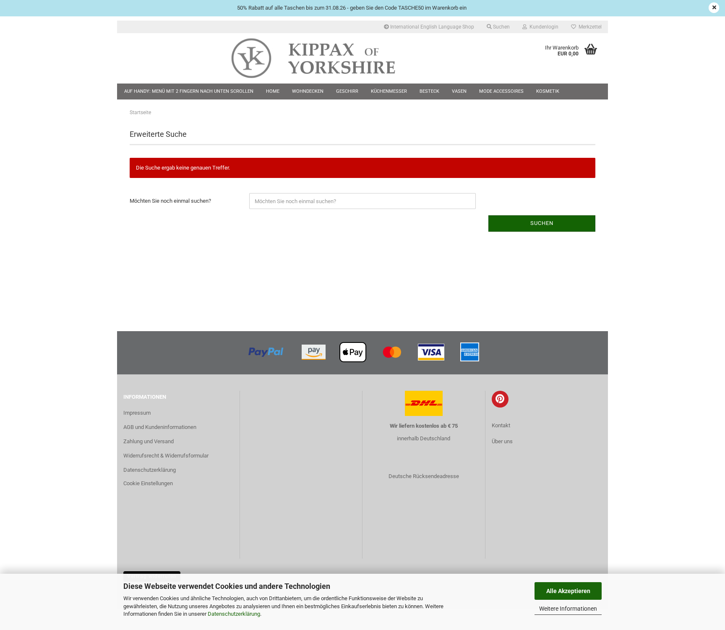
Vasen (459, 91)
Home (272, 91)
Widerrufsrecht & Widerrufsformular (166, 455)
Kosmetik (547, 91)
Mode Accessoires (501, 91)
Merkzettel (589, 27)
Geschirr (347, 91)
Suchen (501, 27)
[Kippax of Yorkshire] (321, 58)
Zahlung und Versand (148, 441)
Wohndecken (307, 91)
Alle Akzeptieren (568, 591)
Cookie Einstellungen (148, 483)
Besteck (429, 91)
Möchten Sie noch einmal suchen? (170, 201)
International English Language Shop (431, 27)
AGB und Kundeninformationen (159, 427)
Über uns (502, 441)
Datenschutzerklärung (234, 614)
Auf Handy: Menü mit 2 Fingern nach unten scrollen (188, 91)
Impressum (137, 413)
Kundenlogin (542, 27)
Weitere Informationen (568, 608)
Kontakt (501, 425)
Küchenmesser (389, 91)
